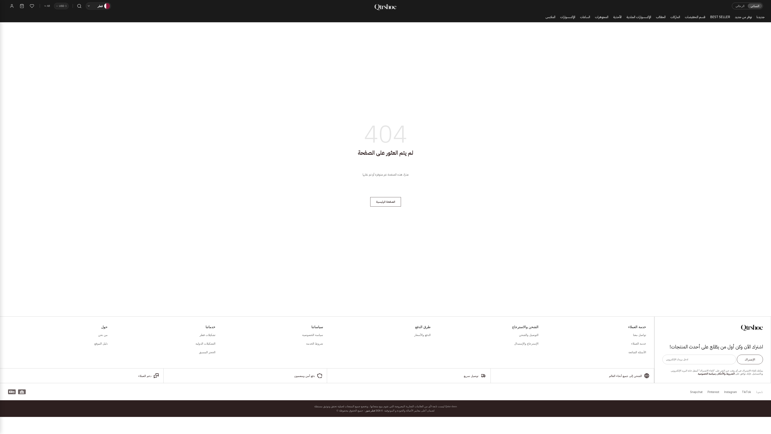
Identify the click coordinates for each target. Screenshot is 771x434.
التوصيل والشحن (528, 335)
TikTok (746, 392)
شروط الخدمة (314, 343)
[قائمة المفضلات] (32, 6)
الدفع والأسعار (422, 335)
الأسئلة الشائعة (637, 352)
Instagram (730, 392)
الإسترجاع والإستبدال (526, 343)
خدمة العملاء (638, 343)
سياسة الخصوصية (707, 373)
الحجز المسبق (207, 352)
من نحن (103, 335)
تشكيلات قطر (207, 335)
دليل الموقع (101, 343)
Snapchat (696, 392)
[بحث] (79, 6)
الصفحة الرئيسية (385, 202)
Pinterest (713, 392)
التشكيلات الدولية (205, 343)
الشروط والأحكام (726, 373)
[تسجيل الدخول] (12, 6)
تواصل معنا (639, 335)
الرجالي (739, 6)
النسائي (755, 6)
